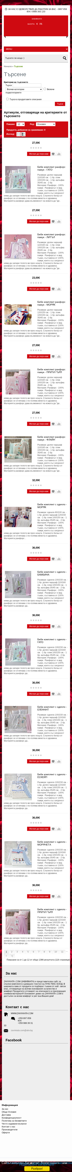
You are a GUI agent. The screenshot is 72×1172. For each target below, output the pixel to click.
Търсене (18, 66)
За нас (5, 1109)
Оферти (6, 1132)
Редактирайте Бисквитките (36, 1164)
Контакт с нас (8, 1127)
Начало (8, 66)
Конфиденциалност (11, 1118)
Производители (9, 1129)
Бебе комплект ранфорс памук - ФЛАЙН (51, 438)
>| (12, 956)
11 (62, 952)
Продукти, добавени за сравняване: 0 (25, 130)
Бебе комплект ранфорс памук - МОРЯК (51, 303)
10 (56, 952)
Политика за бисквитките (14, 1121)
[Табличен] (18, 134)
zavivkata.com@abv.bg (22, 1030)
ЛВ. (41, 24)
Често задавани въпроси (14, 1124)
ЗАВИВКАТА (37, 19)
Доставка (6, 1115)
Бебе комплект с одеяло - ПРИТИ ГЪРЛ (52, 910)
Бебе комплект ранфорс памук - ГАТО (51, 168)
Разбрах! (37, 1168)
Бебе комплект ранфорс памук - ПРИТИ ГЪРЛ (51, 371)
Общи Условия (9, 1112)
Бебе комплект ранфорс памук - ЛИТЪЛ (51, 236)
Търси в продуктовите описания (26, 99)
